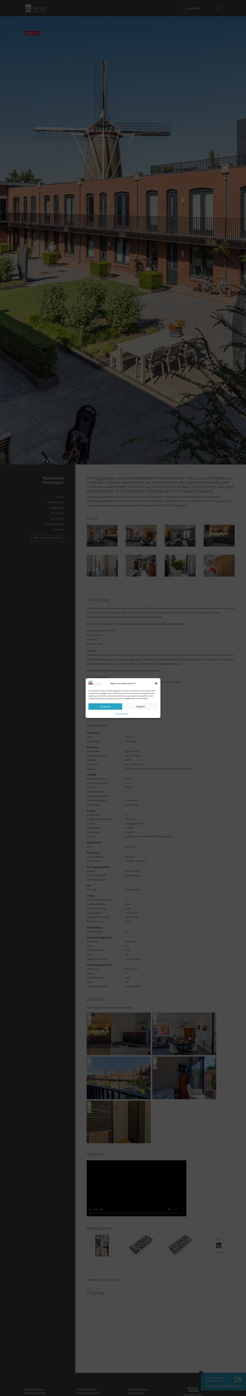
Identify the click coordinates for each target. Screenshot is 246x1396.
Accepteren (105, 706)
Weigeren (140, 706)
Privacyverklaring (121, 713)
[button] (156, 683)
